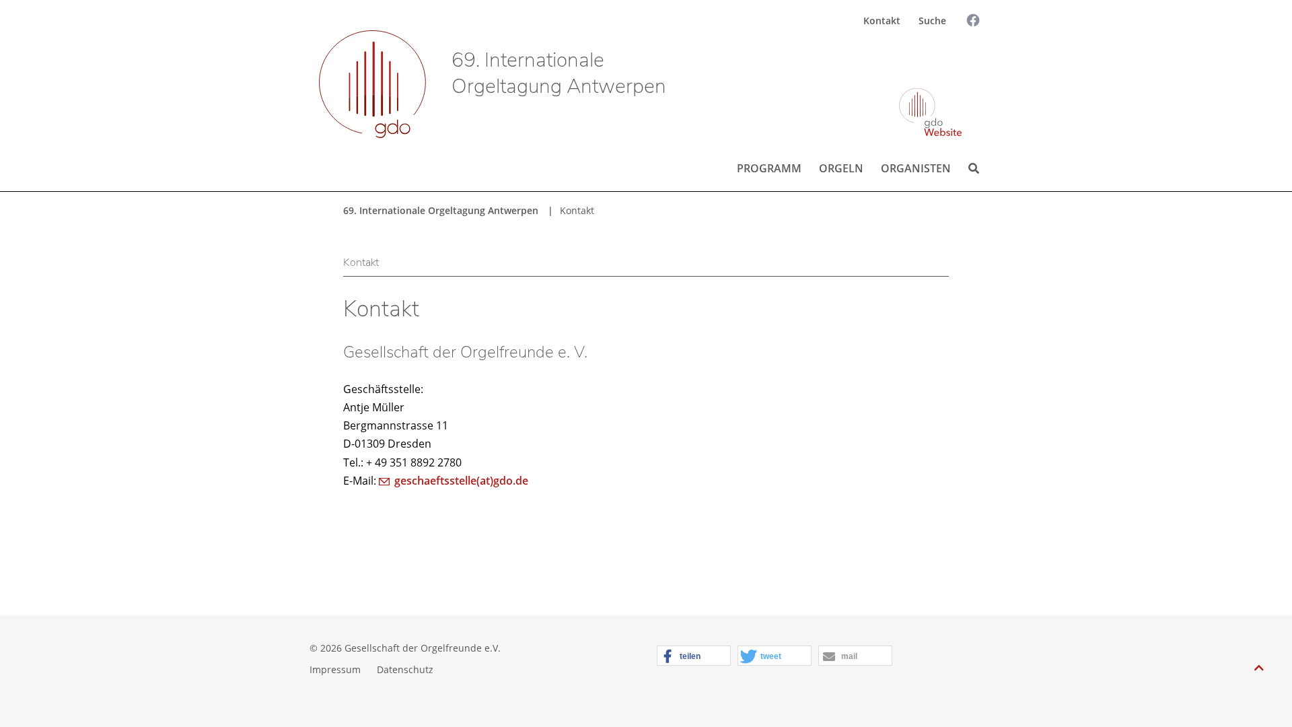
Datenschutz (405, 669)
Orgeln (841, 168)
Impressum (335, 669)
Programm (769, 168)
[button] (693, 656)
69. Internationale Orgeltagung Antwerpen (559, 73)
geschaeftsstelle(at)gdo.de (461, 480)
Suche (932, 20)
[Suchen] (961, 58)
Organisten (916, 168)
